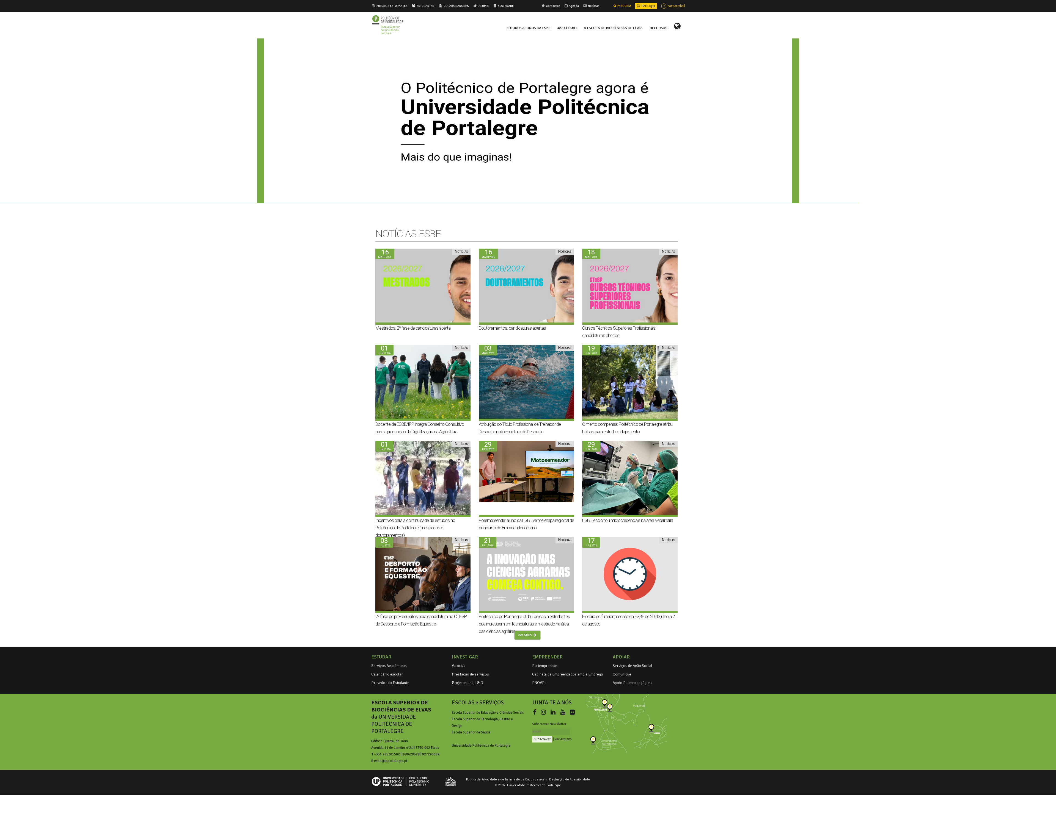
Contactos (552, 6)
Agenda (573, 6)
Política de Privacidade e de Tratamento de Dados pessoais (506, 779)
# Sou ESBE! (567, 27)
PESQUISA (623, 6)
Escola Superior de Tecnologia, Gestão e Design (482, 722)
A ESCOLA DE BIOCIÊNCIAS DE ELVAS (613, 27)
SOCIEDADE (506, 6)
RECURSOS (658, 27)
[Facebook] (535, 712)
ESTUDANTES (425, 6)
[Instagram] (544, 712)
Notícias (593, 6)
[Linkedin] (554, 712)
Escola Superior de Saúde (471, 732)
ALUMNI (484, 6)
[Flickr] (572, 712)
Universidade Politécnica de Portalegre (481, 745)
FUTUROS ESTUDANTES (392, 6)
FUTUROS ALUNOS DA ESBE (529, 27)
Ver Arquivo (563, 739)
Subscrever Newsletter (549, 724)
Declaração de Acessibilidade (569, 779)
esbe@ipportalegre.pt (390, 761)
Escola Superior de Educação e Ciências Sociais (488, 712)
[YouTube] (563, 712)
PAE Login (648, 6)
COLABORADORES (456, 6)
